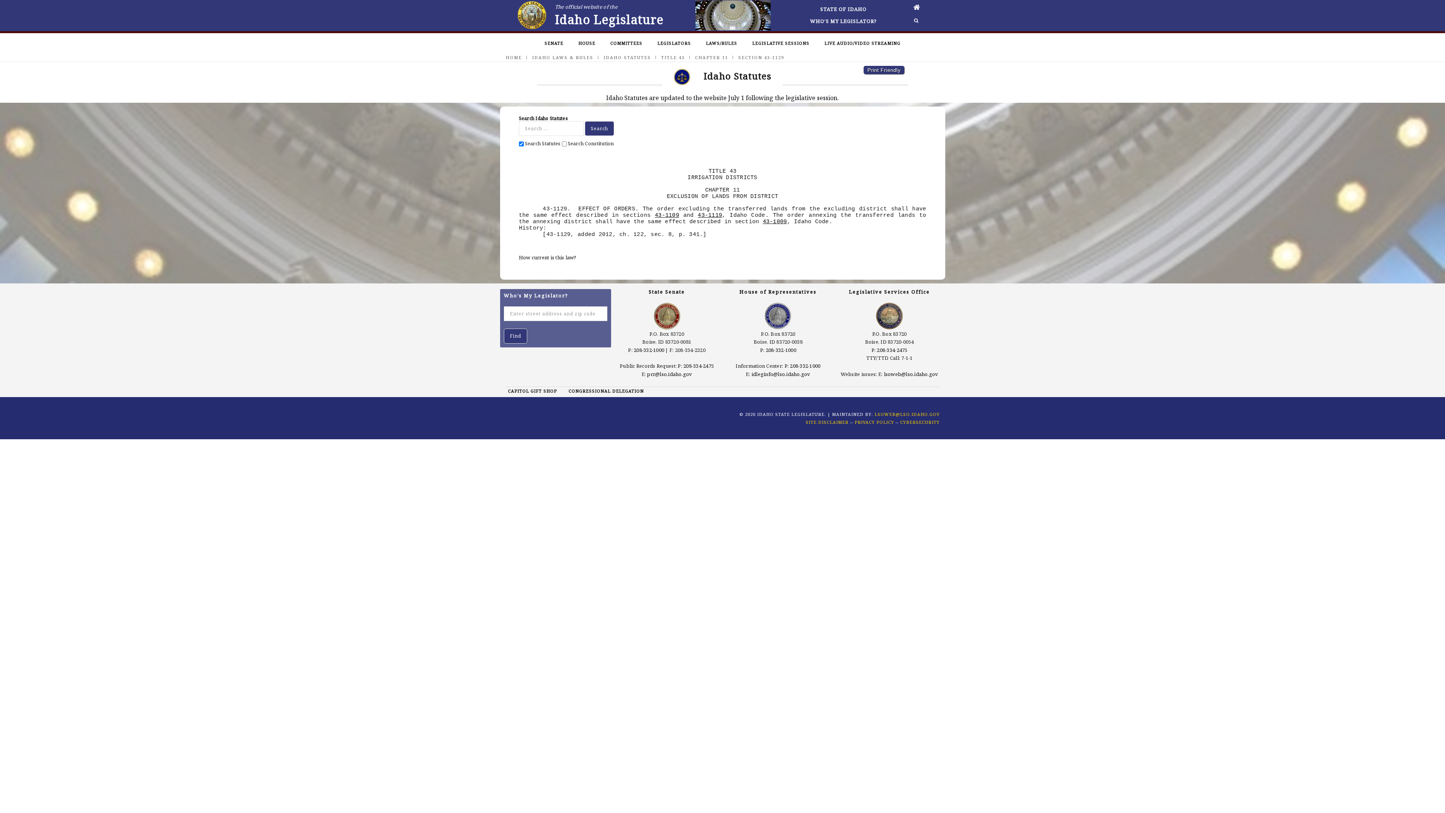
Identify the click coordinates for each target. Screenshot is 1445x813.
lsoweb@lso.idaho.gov (911, 374)
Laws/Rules (721, 43)
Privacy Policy (874, 422)
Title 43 (673, 57)
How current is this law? (547, 257)
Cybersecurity (920, 422)
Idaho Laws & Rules (562, 57)
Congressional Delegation (606, 391)
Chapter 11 (711, 57)
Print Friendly (883, 70)
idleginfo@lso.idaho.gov (781, 374)
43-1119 (710, 215)
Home (514, 57)
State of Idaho (843, 9)
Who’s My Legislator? (843, 21)
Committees (626, 43)
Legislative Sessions (780, 43)
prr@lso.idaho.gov (669, 374)
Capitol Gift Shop (532, 391)
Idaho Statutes (627, 57)
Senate (554, 43)
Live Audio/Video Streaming (862, 43)
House (586, 43)
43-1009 (775, 222)
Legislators (674, 43)
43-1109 (667, 215)
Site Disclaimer (827, 422)
